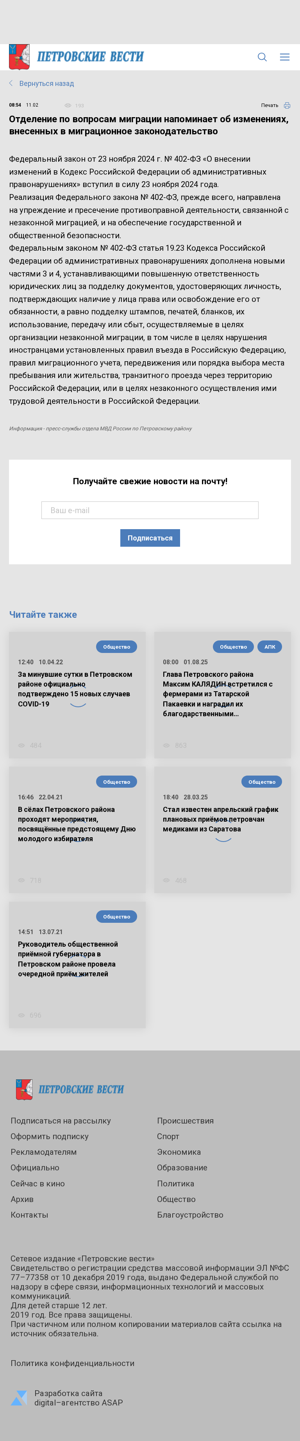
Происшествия (185, 1120)
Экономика (179, 1152)
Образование (182, 1167)
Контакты (29, 1215)
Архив (22, 1199)
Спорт (168, 1136)
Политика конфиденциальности (72, 1363)
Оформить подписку (50, 1136)
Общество (116, 647)
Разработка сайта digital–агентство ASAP (78, 1398)
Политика (176, 1183)
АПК (269, 647)
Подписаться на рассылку (61, 1120)
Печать (270, 105)
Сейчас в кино (38, 1183)
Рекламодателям (44, 1152)
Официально (35, 1167)
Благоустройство (190, 1215)
